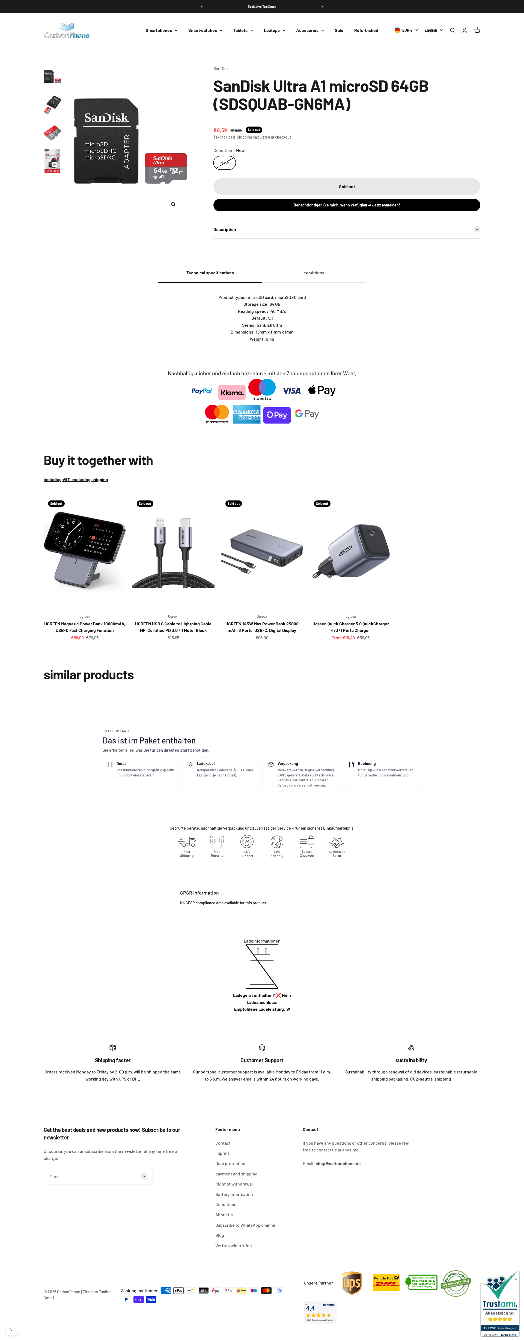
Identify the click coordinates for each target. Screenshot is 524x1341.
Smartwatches (202, 30)
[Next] (322, 6)
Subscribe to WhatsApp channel (245, 1225)
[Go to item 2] (52, 105)
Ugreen (84, 616)
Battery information (234, 1194)
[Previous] (202, 6)
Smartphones (159, 30)
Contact (223, 1142)
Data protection (230, 1163)
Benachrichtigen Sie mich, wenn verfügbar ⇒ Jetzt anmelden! (347, 205)
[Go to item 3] (52, 133)
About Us (224, 1214)
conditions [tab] (313, 272)
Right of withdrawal (234, 1183)
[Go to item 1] (52, 77)
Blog (219, 1235)
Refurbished (366, 30)
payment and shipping (236, 1173)
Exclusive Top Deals (262, 6)
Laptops (272, 30)
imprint (222, 1153)
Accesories (307, 30)
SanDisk (221, 68)
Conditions (225, 1204)
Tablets (240, 30)
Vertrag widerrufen (233, 1245)
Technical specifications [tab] (210, 272)
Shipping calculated (253, 137)
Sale (339, 30)
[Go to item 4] (52, 162)
